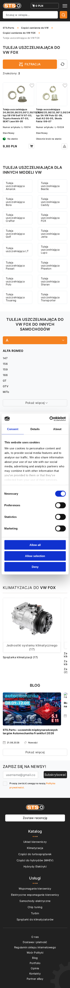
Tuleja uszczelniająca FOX (50, 217)
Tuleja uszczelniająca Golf (15, 233)
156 (5, 363)
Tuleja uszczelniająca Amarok (15, 186)
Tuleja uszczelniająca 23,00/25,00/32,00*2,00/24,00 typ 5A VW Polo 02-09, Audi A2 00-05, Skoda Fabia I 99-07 (51, 115)
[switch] (60, 505)
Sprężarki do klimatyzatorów (35, 919)
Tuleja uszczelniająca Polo (15, 281)
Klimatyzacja (35, 848)
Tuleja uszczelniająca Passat (15, 265)
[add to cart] (31, 146)
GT (5, 380)
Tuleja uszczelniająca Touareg (15, 297)
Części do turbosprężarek (35, 854)
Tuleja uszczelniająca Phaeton (50, 265)
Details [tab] (35, 429)
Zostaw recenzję (35, 818)
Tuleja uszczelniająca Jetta (50, 233)
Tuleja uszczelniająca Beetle (50, 186)
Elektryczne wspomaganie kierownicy (35, 894)
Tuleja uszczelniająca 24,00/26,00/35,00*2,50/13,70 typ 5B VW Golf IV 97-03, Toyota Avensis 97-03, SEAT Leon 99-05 (18, 115)
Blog (35, 957)
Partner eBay (35, 978)
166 (5, 375)
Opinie (35, 968)
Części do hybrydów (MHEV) (35, 860)
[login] (31, 85)
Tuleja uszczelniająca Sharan (50, 281)
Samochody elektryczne (34, 900)
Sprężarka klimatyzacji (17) (20, 657)
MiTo (6, 391)
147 (5, 358)
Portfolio (35, 963)
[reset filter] (62, 64)
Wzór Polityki (35, 952)
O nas (35, 936)
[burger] (65, 5)
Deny (35, 566)
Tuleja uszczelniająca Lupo (50, 249)
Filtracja (33, 64)
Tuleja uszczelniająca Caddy (50, 201)
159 (5, 369)
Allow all (35, 544)
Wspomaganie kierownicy (35, 888)
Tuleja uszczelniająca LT (17, 249)
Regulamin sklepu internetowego (35, 947)
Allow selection (35, 555)
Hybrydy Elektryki (35, 866)
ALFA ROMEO (13, 351)
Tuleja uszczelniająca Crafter (15, 217)
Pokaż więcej (35, 752)
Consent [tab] (12, 429)
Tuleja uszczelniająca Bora (15, 201)
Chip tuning (35, 907)
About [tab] (57, 429)
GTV (5, 386)
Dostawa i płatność (35, 942)
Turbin (35, 913)
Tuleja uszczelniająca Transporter (50, 297)
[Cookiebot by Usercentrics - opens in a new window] (50, 418)
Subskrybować (55, 775)
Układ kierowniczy (35, 841)
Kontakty (35, 973)
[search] (63, 15)
